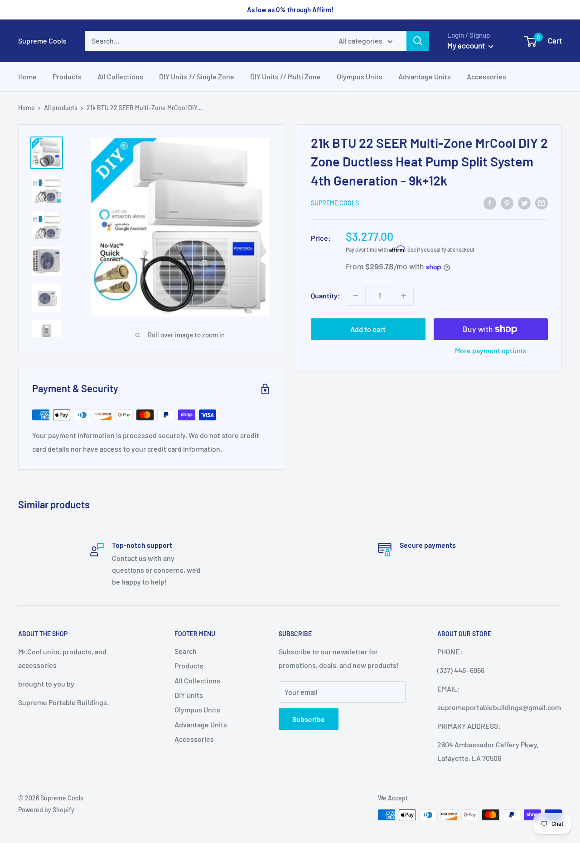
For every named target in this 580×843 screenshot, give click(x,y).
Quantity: (325, 295)
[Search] (417, 41)
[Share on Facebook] (489, 202)
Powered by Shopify (46, 810)
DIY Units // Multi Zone (285, 76)
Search (185, 651)
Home (27, 76)
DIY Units (188, 695)
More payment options (490, 350)
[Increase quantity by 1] (403, 295)
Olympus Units (359, 76)
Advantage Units (424, 76)
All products (60, 108)
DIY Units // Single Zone (196, 76)
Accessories (486, 76)
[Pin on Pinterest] (507, 202)
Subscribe (308, 719)
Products (67, 76)
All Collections (120, 76)
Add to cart (368, 329)
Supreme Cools (335, 203)
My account (466, 45)
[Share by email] (541, 202)
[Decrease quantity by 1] (355, 295)
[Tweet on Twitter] (524, 202)
